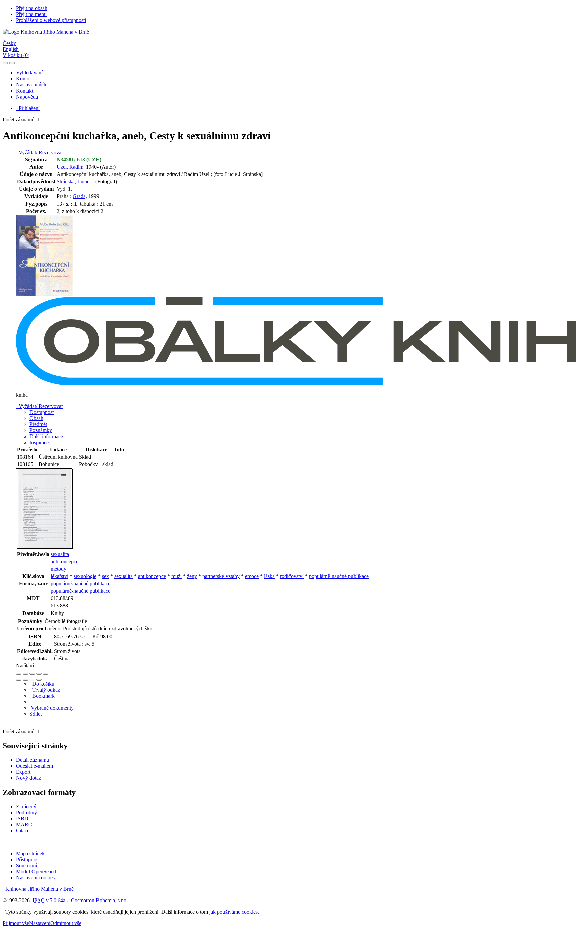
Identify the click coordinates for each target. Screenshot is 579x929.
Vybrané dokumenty (51, 708)
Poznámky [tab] (40, 430)
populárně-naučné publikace (339, 576)
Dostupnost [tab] (41, 412)
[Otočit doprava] (25, 680)
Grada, (80, 196)
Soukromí (26, 865)
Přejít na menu (31, 14)
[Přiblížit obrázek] (18, 674)
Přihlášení (28, 108)
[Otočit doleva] (18, 680)
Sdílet (35, 714)
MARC (24, 824)
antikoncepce (64, 561)
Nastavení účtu (32, 85)
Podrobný (26, 812)
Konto (22, 78)
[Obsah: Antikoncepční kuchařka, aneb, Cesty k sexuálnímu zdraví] (44, 547)
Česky (9, 43)
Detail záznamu (32, 760)
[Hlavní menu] (12, 63)
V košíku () (16, 55)
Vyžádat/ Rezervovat (39, 152)
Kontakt (24, 91)
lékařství (59, 576)
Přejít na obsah (31, 8)
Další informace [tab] (46, 436)
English (11, 49)
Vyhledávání (29, 72)
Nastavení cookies (35, 877)
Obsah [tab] (36, 418)
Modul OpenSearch (37, 871)
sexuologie (85, 576)
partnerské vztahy (221, 576)
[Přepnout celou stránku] (39, 674)
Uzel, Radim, (71, 167)
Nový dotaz (28, 778)
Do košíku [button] (41, 684)
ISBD (22, 818)
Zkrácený (26, 806)
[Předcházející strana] (32, 680)
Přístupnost (28, 859)
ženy (192, 576)
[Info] (45, 674)
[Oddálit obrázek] (25, 674)
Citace (22, 830)
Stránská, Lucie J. (75, 181)
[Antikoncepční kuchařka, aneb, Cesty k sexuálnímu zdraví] (44, 294)
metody (58, 569)
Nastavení (39, 923)
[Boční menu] (5, 63)
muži (176, 576)
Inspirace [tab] (39, 442)
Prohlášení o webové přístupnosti (51, 20)
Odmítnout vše (65, 923)
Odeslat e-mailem (34, 766)
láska (269, 576)
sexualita (60, 554)
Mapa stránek (30, 853)
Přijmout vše (16, 923)
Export (23, 772)
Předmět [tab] (38, 424)
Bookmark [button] (42, 696)
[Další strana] (39, 680)
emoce (252, 576)
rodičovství (292, 576)
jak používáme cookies (233, 912)
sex (105, 576)
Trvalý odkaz (44, 690)
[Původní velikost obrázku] (32, 674)
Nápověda (27, 97)
